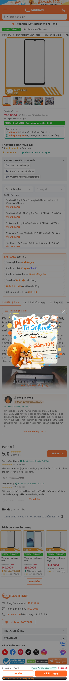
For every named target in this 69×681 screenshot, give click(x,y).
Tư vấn (18, 673)
